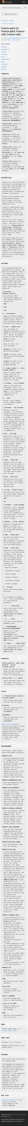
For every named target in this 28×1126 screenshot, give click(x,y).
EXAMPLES (4, 54)
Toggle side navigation (10, 14)
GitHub (10, 1116)
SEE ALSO (4, 69)
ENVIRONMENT (5, 59)
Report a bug (16, 39)
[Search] (25, 7)
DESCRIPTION (5, 49)
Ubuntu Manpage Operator (17, 1114)
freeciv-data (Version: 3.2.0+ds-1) (17, 38)
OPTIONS (3, 52)
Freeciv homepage (15, 1042)
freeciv (9, 39)
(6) (12, 724)
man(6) (11, 20)
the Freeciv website (16, 251)
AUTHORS (4, 66)
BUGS (2, 61)
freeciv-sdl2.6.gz (8, 23)
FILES (2, 56)
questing (4, 20)
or (8, 996)
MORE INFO (4, 64)
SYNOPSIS (4, 47)
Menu (24, 2)
